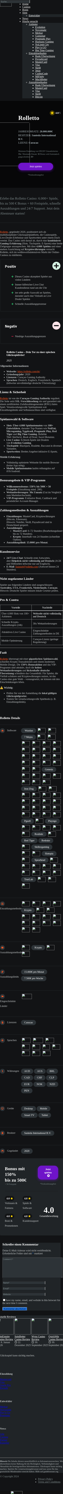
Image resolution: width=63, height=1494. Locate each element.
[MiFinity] (50, 910)
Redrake (46, 840)
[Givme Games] (26, 776)
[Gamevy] (57, 763)
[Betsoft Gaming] (46, 743)
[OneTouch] (57, 808)
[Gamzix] (36, 769)
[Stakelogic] (46, 866)
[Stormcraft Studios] (57, 866)
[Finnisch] (50, 1040)
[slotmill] (36, 853)
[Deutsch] (26, 1040)
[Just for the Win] (42, 788)
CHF (39, 1077)
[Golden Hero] (36, 776)
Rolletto (4, 231)
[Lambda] (36, 795)
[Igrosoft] (46, 782)
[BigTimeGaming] (57, 743)
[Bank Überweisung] (26, 947)
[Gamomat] (26, 769)
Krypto (28, 910)
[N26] (26, 916)
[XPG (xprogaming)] (52, 879)
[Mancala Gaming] (26, 801)
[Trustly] (26, 929)
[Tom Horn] (57, 873)
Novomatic (5, 1409)
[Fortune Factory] (46, 756)
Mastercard (5, 1379)
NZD (52, 1084)
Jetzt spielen (36, 166)
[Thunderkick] (36, 873)
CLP (51, 1077)
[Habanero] (57, 776)
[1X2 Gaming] (42, 730)
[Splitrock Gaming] (36, 866)
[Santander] (26, 923)
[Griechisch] (36, 1046)
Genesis (49, 769)
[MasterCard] (40, 910)
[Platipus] (39, 821)
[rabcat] (26, 834)
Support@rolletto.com (26, 566)
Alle (2, 1434)
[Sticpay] (57, 923)
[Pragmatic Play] (46, 827)
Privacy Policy (45, 1479)
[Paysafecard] (46, 916)
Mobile (43, 1108)
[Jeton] (57, 903)
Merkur (4, 1406)
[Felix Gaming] (36, 756)
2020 (26, 1151)
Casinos (4, 1437)
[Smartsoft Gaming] (26, 860)
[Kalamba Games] (53, 788)
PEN (26, 1090)
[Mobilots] (46, 801)
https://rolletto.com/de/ (28, 371)
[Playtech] (36, 827)
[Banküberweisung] (26, 903)
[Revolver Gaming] (26, 847)
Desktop (28, 1108)
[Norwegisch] (46, 1046)
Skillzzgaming (42, 847)
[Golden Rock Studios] (46, 776)
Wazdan (28, 730)
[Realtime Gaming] (52, 834)
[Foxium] (57, 756)
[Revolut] (57, 916)
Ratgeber (4, 1442)
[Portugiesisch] (56, 1046)
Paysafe (4, 1388)
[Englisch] (38, 1040)
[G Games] (36, 763)
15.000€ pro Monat (34, 971)
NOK (39, 1084)
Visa (2, 1382)
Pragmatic (5, 1415)
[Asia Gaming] (52, 737)
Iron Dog (29, 788)
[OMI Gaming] (46, 808)
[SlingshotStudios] (26, 853)
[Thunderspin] (46, 873)
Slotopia (49, 853)
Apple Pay (5, 1385)
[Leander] (46, 795)
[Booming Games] (36, 750)
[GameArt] (46, 763)
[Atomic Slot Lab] (26, 743)
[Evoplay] (26, 756)
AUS (39, 1071)
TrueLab (28, 879)
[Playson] (26, 827)
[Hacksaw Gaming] (26, 782)
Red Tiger (29, 840)
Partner (3, 1440)
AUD (27, 1071)
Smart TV (29, 1115)
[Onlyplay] (26, 814)
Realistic (39, 834)
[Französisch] (26, 1046)
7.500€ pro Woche (33, 978)
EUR (27, 1084)
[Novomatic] (36, 808)
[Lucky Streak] (57, 795)
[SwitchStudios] (26, 873)
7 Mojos (28, 737)
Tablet (45, 1115)
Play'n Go (5, 1412)
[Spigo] (54, 860)
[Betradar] (36, 743)
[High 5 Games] (36, 782)
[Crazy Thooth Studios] (57, 750)
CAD (27, 1077)
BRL (52, 1071)
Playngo (52, 821)
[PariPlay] (46, 814)
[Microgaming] (36, 801)
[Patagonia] (57, 814)
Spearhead (40, 860)
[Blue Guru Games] (26, 750)
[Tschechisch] (36, 1053)
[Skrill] (46, 923)
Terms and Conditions (49, 1481)
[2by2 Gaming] (52, 730)
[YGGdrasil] (26, 885)
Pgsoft (27, 821)
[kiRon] (26, 795)
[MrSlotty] (57, 801)
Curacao (28, 1022)
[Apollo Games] (41, 737)
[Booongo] (46, 750)
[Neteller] (36, 916)
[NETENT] (26, 808)
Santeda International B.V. (37, 1133)
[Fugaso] (26, 763)
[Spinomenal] (26, 866)
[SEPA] (36, 923)
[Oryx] (36, 814)
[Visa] (36, 929)
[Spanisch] (26, 1053)
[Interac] (46, 903)
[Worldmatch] (42, 879)
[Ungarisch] (46, 1053)
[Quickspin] (57, 827)
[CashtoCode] (36, 903)
